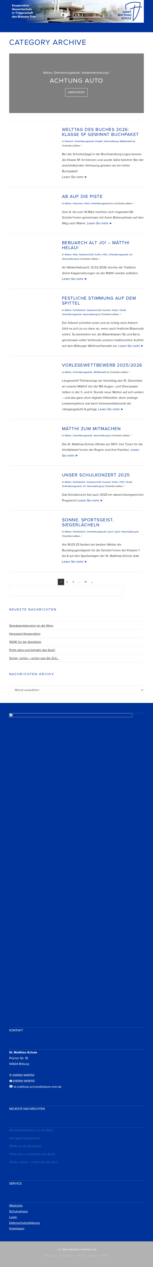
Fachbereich (79, 310)
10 (85, 582)
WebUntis (16, 1206)
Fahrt (87, 203)
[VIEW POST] (32, 142)
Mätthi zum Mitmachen (91, 428)
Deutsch (69, 141)
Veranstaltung (111, 141)
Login (13, 1217)
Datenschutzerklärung (24, 1223)
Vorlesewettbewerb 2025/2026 (102, 365)
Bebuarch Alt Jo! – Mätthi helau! (95, 245)
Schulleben (66, 1255)
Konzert (106, 310)
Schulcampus (18, 1211)
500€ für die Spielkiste (25, 642)
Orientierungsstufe (84, 141)
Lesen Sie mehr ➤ (99, 223)
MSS (104, 254)
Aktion (68, 203)
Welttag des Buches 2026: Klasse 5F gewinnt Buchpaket (100, 132)
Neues (92, 1255)
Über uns (49, 1255)
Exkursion (78, 203)
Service (80, 1255)
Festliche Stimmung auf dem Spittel (99, 300)
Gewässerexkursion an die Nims (31, 626)
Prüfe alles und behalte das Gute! (32, 650)
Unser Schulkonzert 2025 (96, 475)
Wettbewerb (125, 141)
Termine (103, 1255)
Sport (110, 531)
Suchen (134, 591)
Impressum (16, 1228)
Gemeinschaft (86, 254)
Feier (75, 254)
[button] (76, 28)
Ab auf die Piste (82, 196)
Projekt (99, 141)
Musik (123, 310)
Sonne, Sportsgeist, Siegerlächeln (88, 522)
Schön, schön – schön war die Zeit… (34, 658)
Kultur (98, 254)
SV (130, 254)
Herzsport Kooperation (24, 634)
